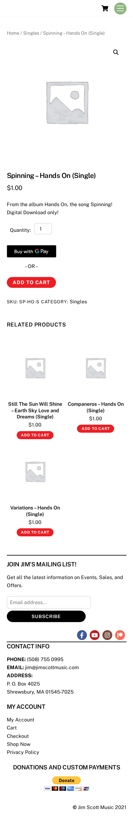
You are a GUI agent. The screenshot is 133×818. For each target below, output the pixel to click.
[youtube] (95, 635)
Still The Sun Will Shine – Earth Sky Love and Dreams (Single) (35, 410)
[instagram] (107, 635)
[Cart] (105, 8)
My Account (20, 720)
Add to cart (31, 282)
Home (13, 33)
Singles (31, 33)
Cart (12, 728)
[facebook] (82, 635)
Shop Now (18, 744)
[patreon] (120, 635)
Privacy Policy (23, 752)
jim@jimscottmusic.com (52, 667)
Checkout (18, 736)
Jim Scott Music (96, 807)
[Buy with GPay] (31, 251)
